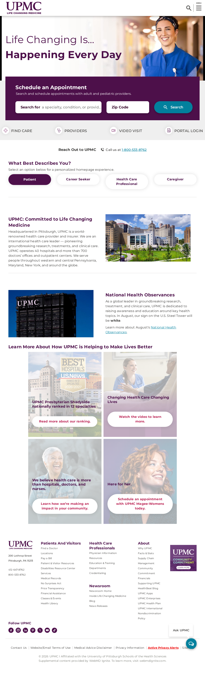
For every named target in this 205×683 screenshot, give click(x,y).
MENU (198, 3)
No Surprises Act (51, 583)
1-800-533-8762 (134, 150)
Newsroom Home (100, 590)
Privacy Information (130, 648)
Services (46, 573)
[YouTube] (47, 630)
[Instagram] (18, 630)
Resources (95, 558)
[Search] (188, 8)
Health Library (49, 603)
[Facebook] (11, 630)
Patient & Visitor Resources (57, 563)
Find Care (21, 131)
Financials (144, 578)
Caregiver (175, 179)
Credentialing (97, 573)
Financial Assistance (53, 593)
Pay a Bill (46, 558)
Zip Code (120, 107)
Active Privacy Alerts (163, 648)
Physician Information (103, 553)
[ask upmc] (191, 643)
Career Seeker (78, 179)
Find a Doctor (49, 548)
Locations (47, 553)
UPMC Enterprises (149, 598)
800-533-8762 (17, 574)
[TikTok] (54, 630)
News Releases (98, 605)
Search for (30, 107)
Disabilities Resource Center (58, 568)
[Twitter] (40, 630)
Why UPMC (145, 548)
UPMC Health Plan (149, 603)
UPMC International (150, 608)
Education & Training (102, 563)
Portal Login (188, 131)
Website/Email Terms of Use (50, 648)
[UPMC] (23, 8)
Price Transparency (52, 588)
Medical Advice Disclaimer (93, 648)
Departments (97, 568)
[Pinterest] (32, 630)
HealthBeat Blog (148, 588)
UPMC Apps (145, 593)
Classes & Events (51, 598)
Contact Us (19, 648)
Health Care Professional (126, 181)
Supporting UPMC (149, 583)
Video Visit (130, 131)
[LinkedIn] (25, 630)
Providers (75, 131)
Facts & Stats (146, 553)
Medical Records (51, 578)
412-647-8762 (16, 569)
